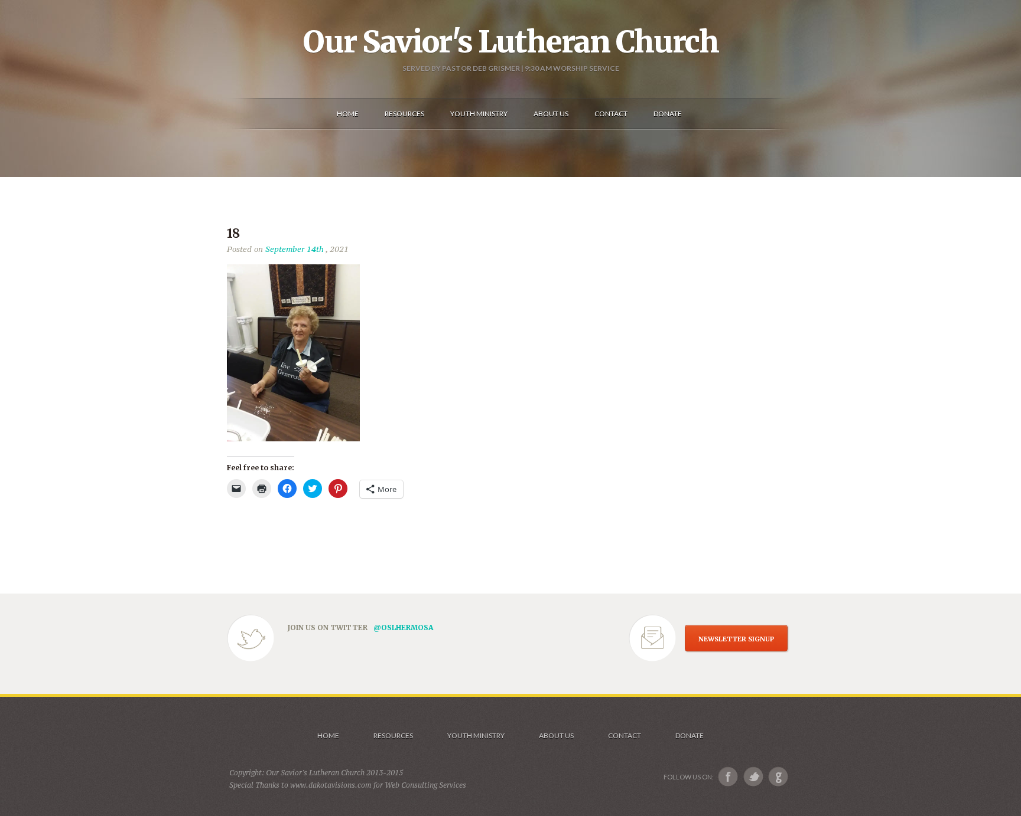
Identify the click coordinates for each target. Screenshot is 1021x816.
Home (328, 735)
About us (556, 735)
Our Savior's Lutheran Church (510, 42)
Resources (393, 735)
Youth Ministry (476, 735)
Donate (689, 735)
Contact (624, 735)
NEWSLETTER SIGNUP (736, 639)
